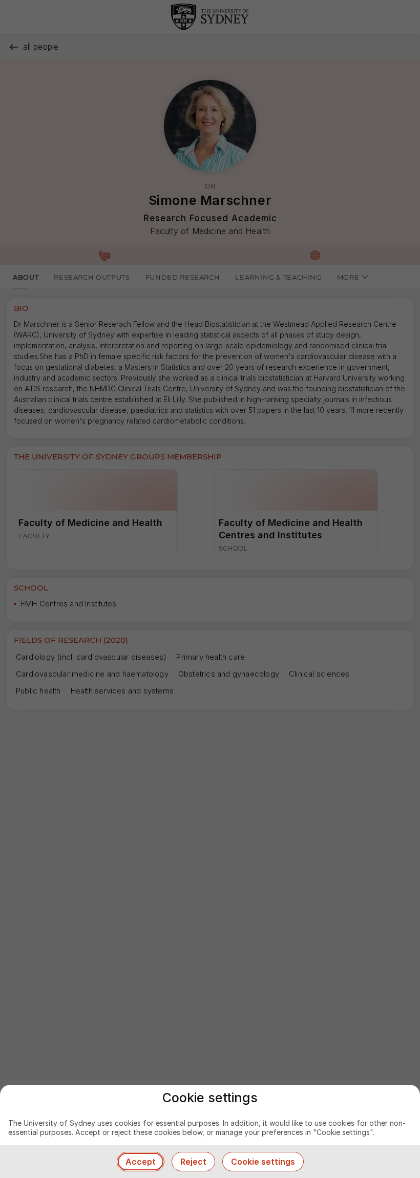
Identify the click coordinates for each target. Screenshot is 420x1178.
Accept (140, 1161)
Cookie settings (263, 1161)
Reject (193, 1161)
